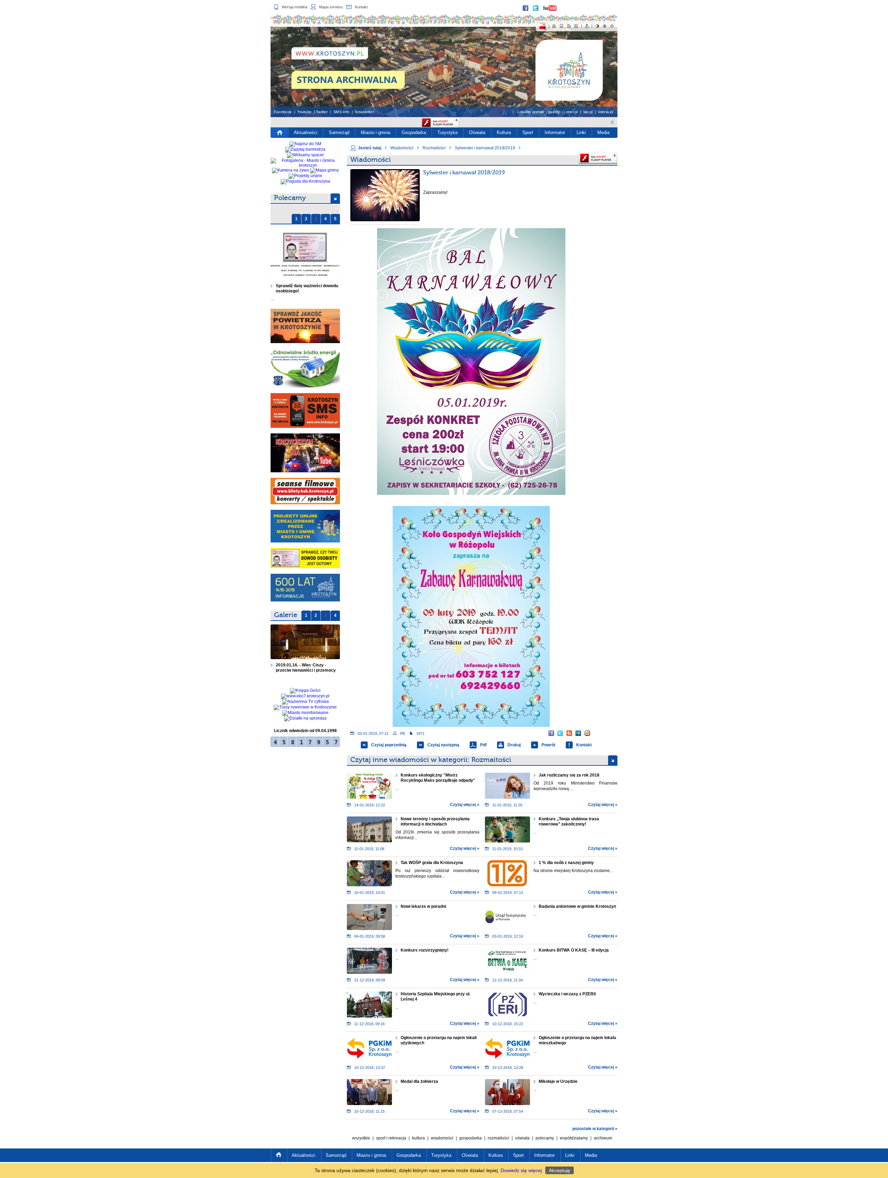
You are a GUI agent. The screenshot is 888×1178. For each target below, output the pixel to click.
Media (603, 132)
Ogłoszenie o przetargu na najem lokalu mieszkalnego (577, 1040)
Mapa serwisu (331, 7)
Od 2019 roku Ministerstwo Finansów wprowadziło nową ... (575, 786)
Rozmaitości (434, 148)
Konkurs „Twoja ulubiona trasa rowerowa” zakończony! (569, 821)
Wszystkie (361, 1138)
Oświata (477, 132)
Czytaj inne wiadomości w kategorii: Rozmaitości (430, 760)
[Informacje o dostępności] (587, 26)
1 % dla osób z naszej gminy (566, 862)
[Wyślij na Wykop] (587, 733)
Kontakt (361, 7)
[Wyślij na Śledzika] (578, 733)
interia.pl (605, 112)
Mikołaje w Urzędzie (558, 1081)
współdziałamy (574, 1138)
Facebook (283, 112)
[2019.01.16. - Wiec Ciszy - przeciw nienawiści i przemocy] (305, 641)
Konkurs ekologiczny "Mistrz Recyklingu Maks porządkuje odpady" (438, 778)
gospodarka (470, 1138)
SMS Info (341, 112)
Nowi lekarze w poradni (423, 906)
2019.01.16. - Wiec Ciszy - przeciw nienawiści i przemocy (306, 668)
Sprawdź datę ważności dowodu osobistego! (307, 288)
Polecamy (290, 198)
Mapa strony (562, 26)
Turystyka (447, 132)
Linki (581, 132)
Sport (527, 132)
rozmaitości (498, 1138)
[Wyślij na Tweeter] (560, 733)
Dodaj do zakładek (569, 26)
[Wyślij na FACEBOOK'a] (551, 733)
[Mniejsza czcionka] (612, 26)
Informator (555, 132)
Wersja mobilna (294, 7)
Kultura (504, 132)
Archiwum (603, 1138)
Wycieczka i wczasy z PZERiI (567, 994)
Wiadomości (401, 148)
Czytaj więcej (463, 804)
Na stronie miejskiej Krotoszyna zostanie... (573, 870)
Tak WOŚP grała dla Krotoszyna (432, 862)
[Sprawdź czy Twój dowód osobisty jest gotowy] (305, 558)
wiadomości (442, 1138)
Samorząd (339, 132)
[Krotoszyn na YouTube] (305, 452)
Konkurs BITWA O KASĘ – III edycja (574, 950)
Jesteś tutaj (369, 148)
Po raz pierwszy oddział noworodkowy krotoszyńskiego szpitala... (437, 873)
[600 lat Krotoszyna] (305, 588)
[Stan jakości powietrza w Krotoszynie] (305, 326)
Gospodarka (414, 132)
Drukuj (514, 745)
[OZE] (305, 368)
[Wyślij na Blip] (569, 733)
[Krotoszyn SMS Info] (305, 410)
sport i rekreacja (391, 1138)
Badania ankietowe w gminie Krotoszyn (577, 906)
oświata (522, 1138)
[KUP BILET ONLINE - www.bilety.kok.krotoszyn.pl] (305, 491)
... (272, 299)
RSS (576, 26)
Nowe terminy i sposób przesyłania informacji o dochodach (435, 821)
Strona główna (554, 26)
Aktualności (305, 132)
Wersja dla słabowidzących (597, 26)
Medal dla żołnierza (419, 1081)
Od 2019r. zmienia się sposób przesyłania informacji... (437, 835)
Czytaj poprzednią (389, 745)
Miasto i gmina (375, 132)
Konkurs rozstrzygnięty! (425, 950)
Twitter (322, 112)
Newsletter (364, 112)
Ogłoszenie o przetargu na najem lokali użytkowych (439, 1040)
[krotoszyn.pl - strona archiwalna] (444, 65)
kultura (418, 1138)
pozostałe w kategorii (593, 1128)
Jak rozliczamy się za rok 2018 (569, 775)
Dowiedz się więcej (521, 1170)
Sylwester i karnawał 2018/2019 (485, 148)
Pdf (483, 745)
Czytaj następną (443, 745)
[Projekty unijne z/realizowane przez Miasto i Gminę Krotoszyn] (305, 526)
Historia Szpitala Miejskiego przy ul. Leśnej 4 (435, 997)
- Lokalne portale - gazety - (539, 112)
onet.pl (572, 112)
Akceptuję (559, 1170)
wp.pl (587, 112)
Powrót (548, 745)
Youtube (304, 112)
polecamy (545, 1138)
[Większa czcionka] (605, 26)
